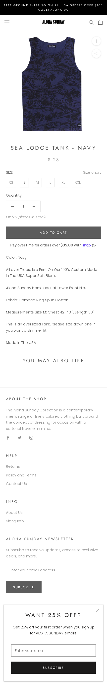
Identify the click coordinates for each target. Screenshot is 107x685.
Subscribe (53, 667)
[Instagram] (31, 438)
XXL (78, 182)
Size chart (92, 172)
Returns (13, 466)
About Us (14, 512)
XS (11, 182)
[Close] (98, 610)
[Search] (91, 22)
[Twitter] (19, 438)
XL (63, 182)
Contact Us (16, 483)
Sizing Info (15, 521)
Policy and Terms (21, 475)
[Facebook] (8, 438)
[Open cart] (100, 22)
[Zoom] (96, 41)
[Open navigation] (6, 22)
